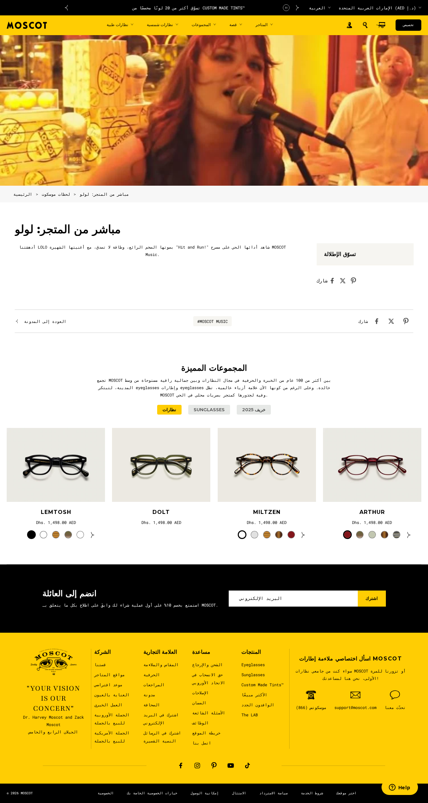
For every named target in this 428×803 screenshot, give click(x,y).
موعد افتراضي (108, 684)
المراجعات (154, 684)
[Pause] (286, 7)
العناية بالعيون (111, 694)
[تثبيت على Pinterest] (355, 280)
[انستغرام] (197, 765)
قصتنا (100, 664)
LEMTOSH (56, 512)
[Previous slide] (66, 8)
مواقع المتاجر (109, 674)
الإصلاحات (200, 692)
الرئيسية (22, 194)
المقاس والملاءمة (161, 664)
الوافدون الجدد (257, 704)
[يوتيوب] (230, 765)
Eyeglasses (253, 664)
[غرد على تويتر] (344, 280)
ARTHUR (372, 512)
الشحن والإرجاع (207, 664)
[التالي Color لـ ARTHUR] (409, 535)
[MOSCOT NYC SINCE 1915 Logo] (27, 25)
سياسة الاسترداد (273, 793)
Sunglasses (253, 674)
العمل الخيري (108, 704)
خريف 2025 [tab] (253, 409)
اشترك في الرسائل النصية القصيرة (162, 736)
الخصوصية (106, 793)
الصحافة (151, 704)
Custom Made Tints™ (262, 684)
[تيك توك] (247, 765)
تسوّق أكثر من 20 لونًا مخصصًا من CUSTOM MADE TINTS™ (182, 7)
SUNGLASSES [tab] (209, 409)
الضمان (199, 702)
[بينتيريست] (214, 765)
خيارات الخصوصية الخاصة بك (152, 793)
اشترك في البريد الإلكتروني (161, 718)
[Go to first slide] (298, 8)
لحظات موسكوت (56, 194)
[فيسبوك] (180, 765)
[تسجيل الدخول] (349, 25)
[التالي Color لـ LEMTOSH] (93, 535)
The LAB (249, 714)
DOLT (161, 512)
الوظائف (200, 722)
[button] (365, 25)
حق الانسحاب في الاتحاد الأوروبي (208, 678)
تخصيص (408, 25)
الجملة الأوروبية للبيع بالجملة (111, 718)
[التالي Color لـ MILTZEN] (303, 535)
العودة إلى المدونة (45, 321)
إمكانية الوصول (205, 793)
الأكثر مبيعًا (254, 694)
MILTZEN (267, 512)
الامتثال (239, 793)
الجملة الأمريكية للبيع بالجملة (111, 736)
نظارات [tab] (169, 409)
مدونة (149, 694)
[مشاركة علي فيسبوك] (334, 280)
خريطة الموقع (206, 732)
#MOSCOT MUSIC (212, 321)
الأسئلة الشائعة (208, 712)
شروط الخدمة (312, 793)
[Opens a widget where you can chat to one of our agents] (399, 788)
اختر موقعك (346, 793)
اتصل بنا (201, 742)
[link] (56, 465)
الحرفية (151, 674)
